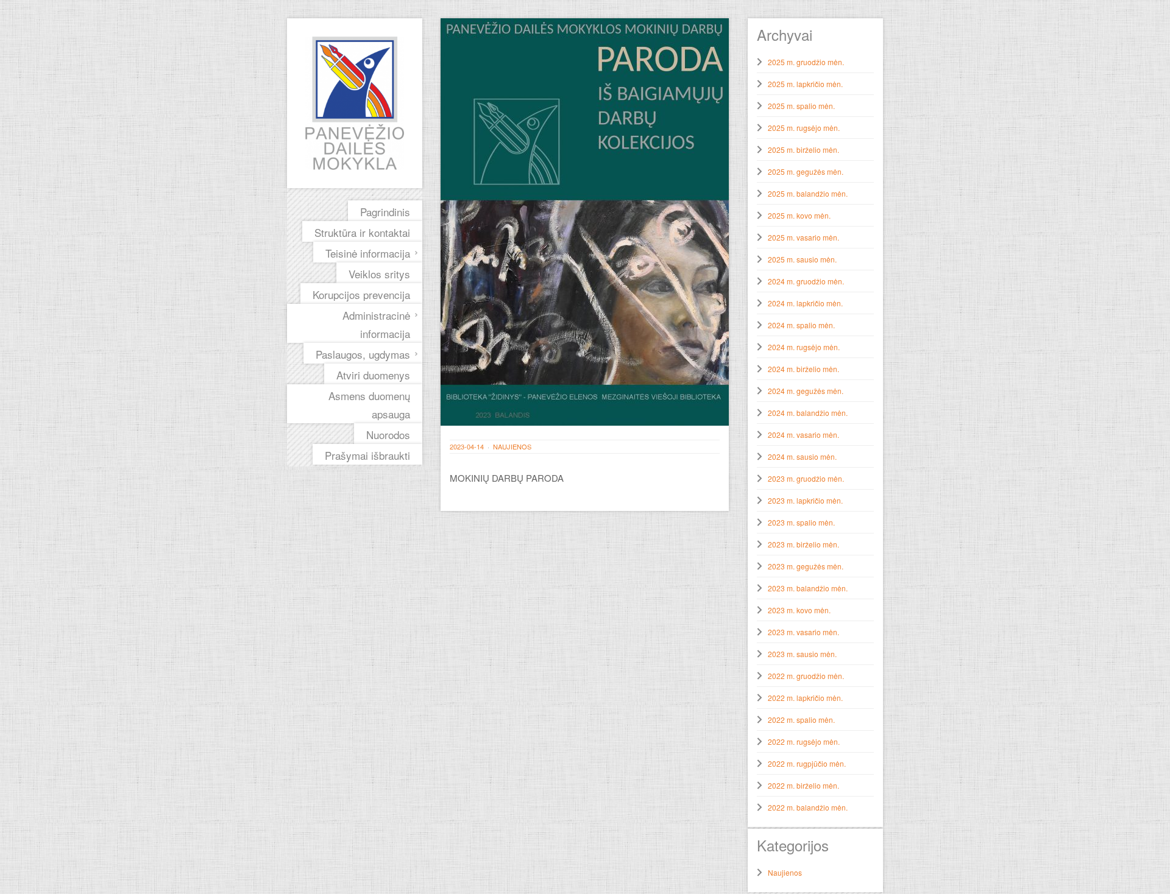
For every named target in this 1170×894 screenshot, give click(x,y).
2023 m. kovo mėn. (799, 610)
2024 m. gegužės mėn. (805, 390)
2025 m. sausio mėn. (802, 259)
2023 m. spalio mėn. (801, 522)
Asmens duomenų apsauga (369, 404)
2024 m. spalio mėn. (801, 325)
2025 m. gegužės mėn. (805, 171)
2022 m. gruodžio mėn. (806, 676)
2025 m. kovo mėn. (799, 215)
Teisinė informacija (367, 253)
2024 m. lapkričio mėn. (805, 303)
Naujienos (512, 446)
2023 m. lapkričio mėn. (805, 500)
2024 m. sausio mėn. (802, 456)
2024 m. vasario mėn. (803, 434)
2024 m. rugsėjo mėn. (804, 347)
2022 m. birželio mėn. (803, 785)
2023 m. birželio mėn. (803, 544)
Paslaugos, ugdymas (363, 354)
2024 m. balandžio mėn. (808, 412)
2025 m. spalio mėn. (801, 105)
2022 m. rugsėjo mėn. (804, 741)
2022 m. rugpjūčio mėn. (807, 763)
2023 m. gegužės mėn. (805, 566)
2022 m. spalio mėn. (801, 719)
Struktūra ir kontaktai (362, 232)
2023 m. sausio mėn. (802, 654)
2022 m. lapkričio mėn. (805, 697)
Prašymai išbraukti (367, 455)
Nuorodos (388, 434)
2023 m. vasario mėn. (803, 632)
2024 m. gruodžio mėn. (806, 281)
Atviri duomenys (373, 374)
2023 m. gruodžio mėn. (806, 478)
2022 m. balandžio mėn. (808, 807)
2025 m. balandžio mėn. (808, 193)
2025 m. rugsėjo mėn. (804, 127)
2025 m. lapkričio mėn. (805, 84)
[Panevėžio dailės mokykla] (354, 103)
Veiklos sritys (379, 273)
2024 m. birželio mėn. (803, 369)
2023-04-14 (467, 446)
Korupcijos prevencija (361, 294)
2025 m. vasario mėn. (803, 237)
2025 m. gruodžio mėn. (806, 62)
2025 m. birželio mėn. (803, 149)
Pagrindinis (385, 211)
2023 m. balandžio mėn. (808, 588)
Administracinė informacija (376, 324)
